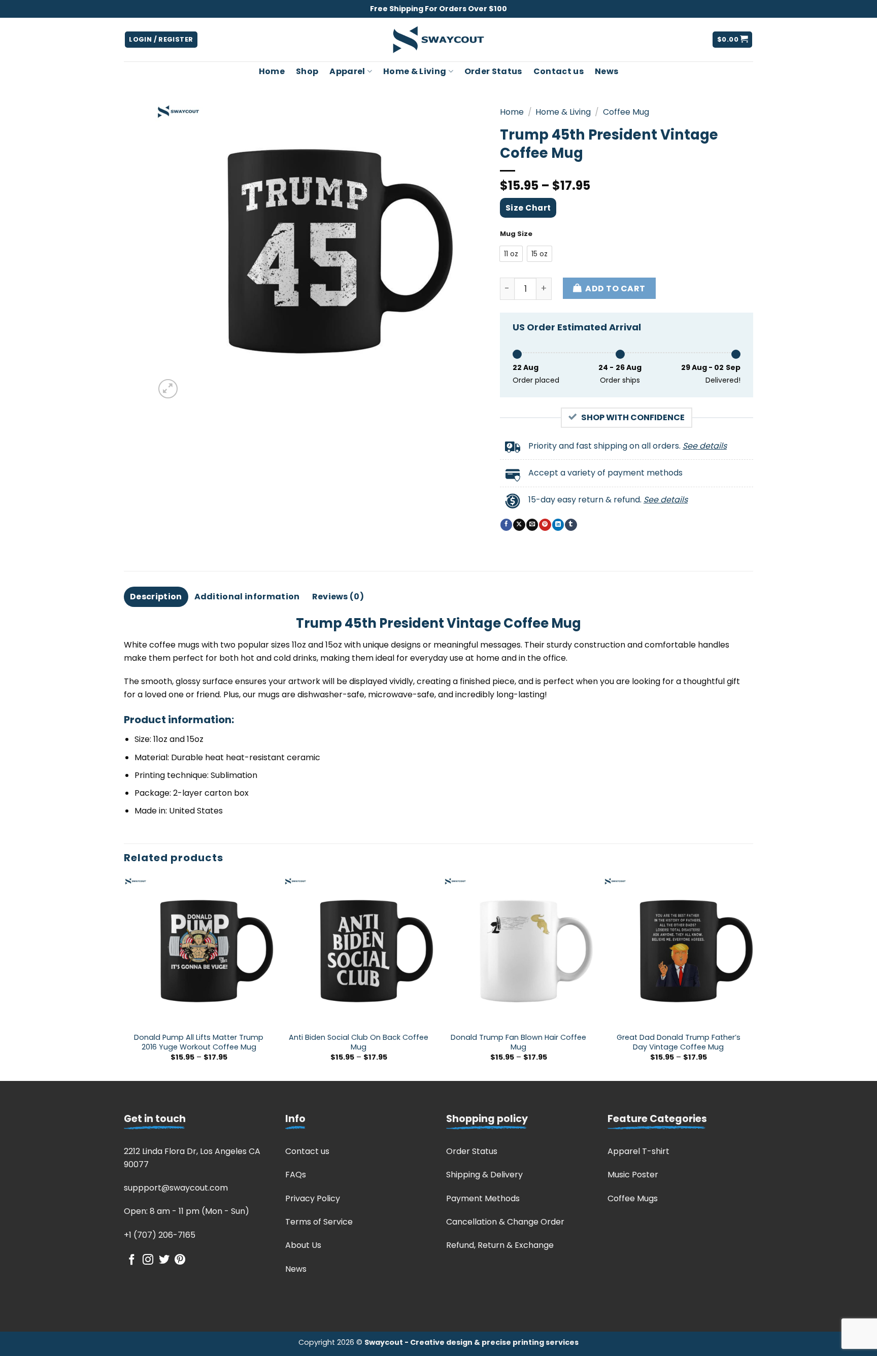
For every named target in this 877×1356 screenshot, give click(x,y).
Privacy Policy (312, 1198)
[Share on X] (519, 525)
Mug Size (516, 234)
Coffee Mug (626, 112)
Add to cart (615, 288)
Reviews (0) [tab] (338, 596)
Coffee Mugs (633, 1198)
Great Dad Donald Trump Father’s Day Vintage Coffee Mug (678, 1042)
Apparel (347, 71)
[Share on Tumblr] (571, 525)
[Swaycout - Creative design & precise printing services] (438, 40)
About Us (303, 1245)
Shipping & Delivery (484, 1174)
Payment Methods (483, 1198)
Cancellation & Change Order (505, 1222)
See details (705, 446)
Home (272, 71)
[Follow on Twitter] (164, 1260)
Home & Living (414, 71)
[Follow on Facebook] (131, 1260)
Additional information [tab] (247, 596)
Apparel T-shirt (638, 1151)
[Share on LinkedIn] (558, 525)
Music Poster (633, 1174)
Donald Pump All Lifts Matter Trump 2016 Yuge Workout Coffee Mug (198, 1042)
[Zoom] (168, 389)
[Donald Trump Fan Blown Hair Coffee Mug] (518, 951)
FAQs (295, 1174)
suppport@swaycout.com (176, 1188)
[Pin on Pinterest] (545, 525)
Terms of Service (319, 1222)
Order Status (493, 71)
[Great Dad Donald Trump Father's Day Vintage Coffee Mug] (678, 951)
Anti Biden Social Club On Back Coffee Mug (358, 1042)
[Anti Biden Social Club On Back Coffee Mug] (358, 951)
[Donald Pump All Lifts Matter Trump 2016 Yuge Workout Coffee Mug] (199, 951)
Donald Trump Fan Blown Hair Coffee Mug (518, 1042)
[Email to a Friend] (532, 525)
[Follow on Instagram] (148, 1260)
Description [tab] (156, 596)
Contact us (558, 71)
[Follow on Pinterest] (180, 1260)
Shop (307, 71)
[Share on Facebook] (506, 525)
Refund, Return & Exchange (500, 1245)
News (606, 71)
